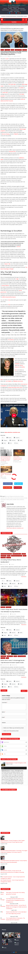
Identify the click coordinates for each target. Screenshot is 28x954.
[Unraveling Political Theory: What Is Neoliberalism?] (14, 544)
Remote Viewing (5, 134)
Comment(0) (18, 56)
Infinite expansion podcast (16, 555)
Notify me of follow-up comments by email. (14, 728)
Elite (9, 498)
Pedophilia (3, 499)
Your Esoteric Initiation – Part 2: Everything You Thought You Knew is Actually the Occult (6, 458)
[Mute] (3, 778)
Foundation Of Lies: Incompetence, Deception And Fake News (4, 690)
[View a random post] (26, 19)
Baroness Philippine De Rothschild (12, 496)
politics (11, 499)
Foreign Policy (10, 656)
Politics (24, 555)
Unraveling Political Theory (6, 553)
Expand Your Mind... (17, 553)
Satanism (22, 499)
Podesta (7, 499)
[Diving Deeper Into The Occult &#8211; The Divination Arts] (6, 469)
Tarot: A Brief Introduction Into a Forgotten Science (17, 458)
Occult (2, 49)
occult (6, 58)
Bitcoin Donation (21, 8)
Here (16, 370)
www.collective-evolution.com (12, 432)
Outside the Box (18, 49)
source (18, 246)
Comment (4, 702)
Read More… (24, 576)
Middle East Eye (14, 664)
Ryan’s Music (16, 11)
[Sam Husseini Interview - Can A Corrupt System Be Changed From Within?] (11, 941)
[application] (14, 768)
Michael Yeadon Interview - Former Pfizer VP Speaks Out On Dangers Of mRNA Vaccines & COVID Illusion (16, 907)
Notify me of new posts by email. (11, 731)
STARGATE (16, 134)
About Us (5, 8)
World (7, 658)
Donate (15, 8)
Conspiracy (7, 49)
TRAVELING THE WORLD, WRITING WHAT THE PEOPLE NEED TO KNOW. (14, 16)
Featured (23, 553)
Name (3, 712)
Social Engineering (21, 656)
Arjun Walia (12, 56)
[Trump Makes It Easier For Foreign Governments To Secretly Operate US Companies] (4, 947)
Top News (25, 49)
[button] (23, 19)
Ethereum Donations (15, 9)
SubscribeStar (23, 9)
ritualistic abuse (16, 499)
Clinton (6, 498)
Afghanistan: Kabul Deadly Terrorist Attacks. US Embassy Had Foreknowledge (24, 691)
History (12, 49)
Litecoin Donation (5, 9)
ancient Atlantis (5, 285)
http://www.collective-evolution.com (15, 528)
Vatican (2, 501)
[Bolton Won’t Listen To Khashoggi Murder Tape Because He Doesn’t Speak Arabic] (14, 646)
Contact (10, 8)
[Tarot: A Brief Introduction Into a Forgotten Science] (19, 452)
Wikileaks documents (18, 381)
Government (3, 555)
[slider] (4, 781)
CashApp (11, 11)
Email (3, 717)
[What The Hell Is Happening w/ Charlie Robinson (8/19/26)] (17, 943)
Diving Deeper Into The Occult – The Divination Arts (6, 475)
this (9, 300)
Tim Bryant (3, 557)
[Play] (3, 768)
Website (4, 722)
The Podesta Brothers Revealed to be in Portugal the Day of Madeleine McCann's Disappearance (15, 900)
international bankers (19, 498)
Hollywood (12, 498)
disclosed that (12, 151)
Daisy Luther (14, 614)
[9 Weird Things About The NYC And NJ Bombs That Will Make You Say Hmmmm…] (14, 597)
